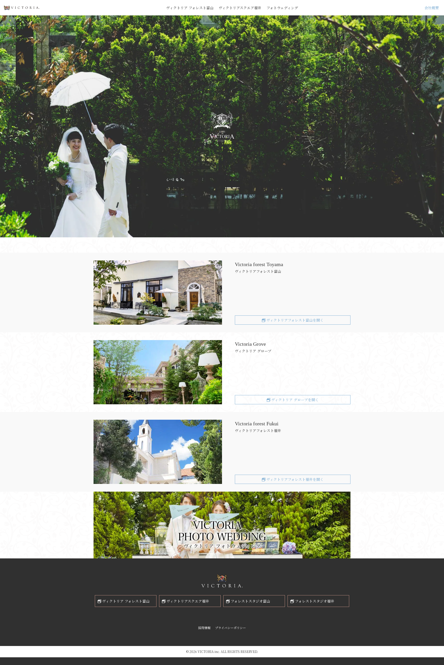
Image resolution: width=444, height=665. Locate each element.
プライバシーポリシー (230, 627)
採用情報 (204, 627)
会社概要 (431, 7)
